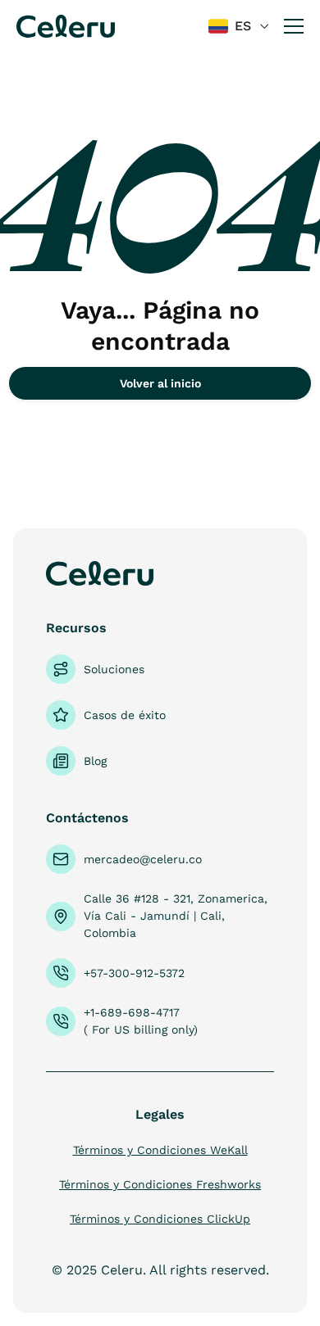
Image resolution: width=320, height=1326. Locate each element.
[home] (65, 26)
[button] (239, 26)
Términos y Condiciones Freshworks (160, 1184)
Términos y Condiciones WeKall (160, 1149)
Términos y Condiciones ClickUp (160, 1218)
